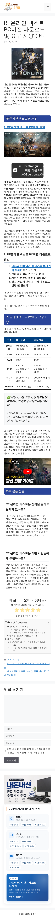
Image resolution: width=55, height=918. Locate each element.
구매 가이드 (14, 825)
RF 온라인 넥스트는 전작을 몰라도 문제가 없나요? (29, 643)
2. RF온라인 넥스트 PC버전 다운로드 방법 (28, 633)
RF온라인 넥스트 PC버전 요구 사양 (22, 635)
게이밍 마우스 (26, 825)
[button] (27, 170)
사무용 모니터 (29, 846)
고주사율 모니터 (15, 846)
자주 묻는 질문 (13, 639)
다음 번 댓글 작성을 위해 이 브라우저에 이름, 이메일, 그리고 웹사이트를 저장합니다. (29, 751)
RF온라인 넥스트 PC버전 (17, 626)
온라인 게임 (13, 659)
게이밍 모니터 (26, 841)
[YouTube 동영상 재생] (27, 471)
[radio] (16, 610)
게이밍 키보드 (26, 863)
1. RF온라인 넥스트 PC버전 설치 (24, 127)
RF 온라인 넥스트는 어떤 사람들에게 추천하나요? (29, 649)
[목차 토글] (45, 623)
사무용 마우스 (40, 825)
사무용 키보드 (40, 863)
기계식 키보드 (15, 867)
